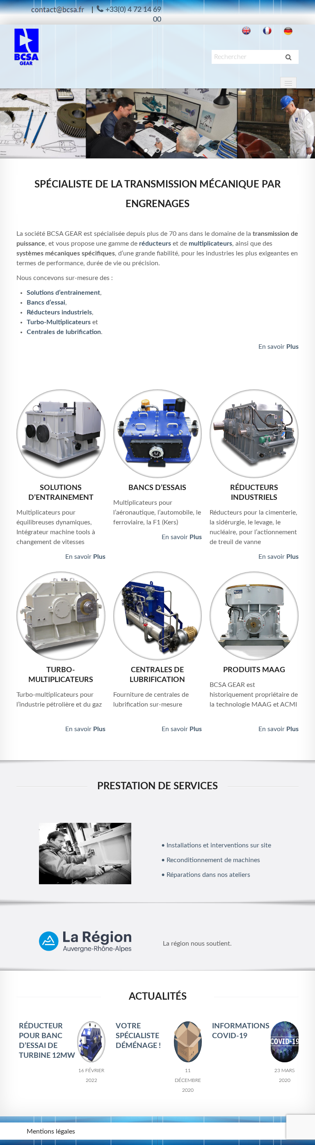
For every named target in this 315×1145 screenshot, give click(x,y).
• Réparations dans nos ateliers (205, 875)
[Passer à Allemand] (288, 30)
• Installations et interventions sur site (216, 845)
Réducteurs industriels (59, 312)
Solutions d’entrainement (63, 292)
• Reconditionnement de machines (210, 860)
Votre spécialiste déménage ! (138, 1036)
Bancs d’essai (46, 302)
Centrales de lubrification (64, 332)
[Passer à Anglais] (246, 30)
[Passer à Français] (267, 30)
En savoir (278, 346)
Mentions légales (51, 1131)
